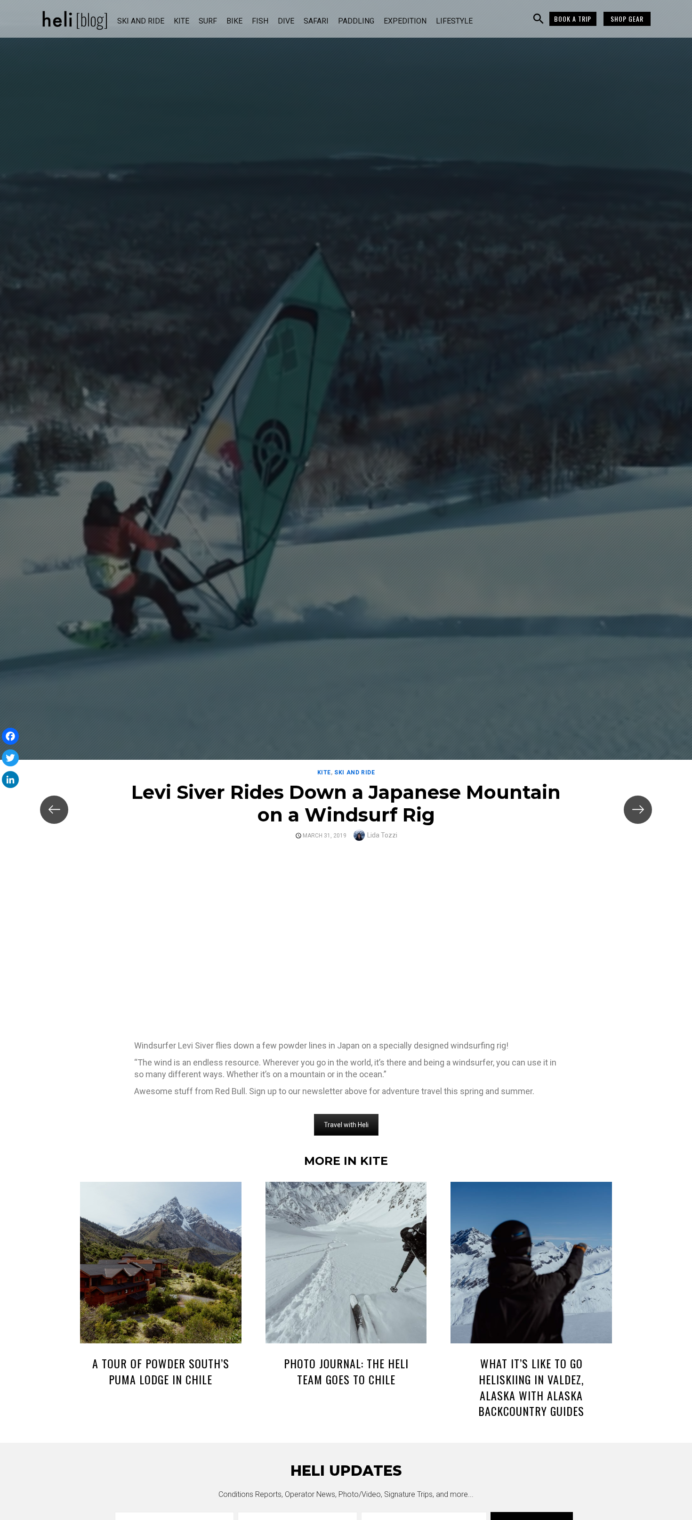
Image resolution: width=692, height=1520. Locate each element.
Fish (260, 20)
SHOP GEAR (627, 19)
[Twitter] (10, 757)
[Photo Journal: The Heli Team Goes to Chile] (346, 1264)
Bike (234, 20)
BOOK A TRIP (572, 19)
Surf (208, 20)
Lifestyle (454, 20)
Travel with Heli (346, 1125)
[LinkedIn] (10, 779)
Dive (286, 20)
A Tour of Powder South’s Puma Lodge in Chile (160, 1371)
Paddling (356, 20)
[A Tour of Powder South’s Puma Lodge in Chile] (160, 1264)
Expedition (405, 20)
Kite (181, 20)
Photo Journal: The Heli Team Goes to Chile (346, 1371)
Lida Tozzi (382, 835)
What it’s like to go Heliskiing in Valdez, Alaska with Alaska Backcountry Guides (531, 1387)
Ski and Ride (140, 20)
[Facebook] (10, 736)
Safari (316, 20)
